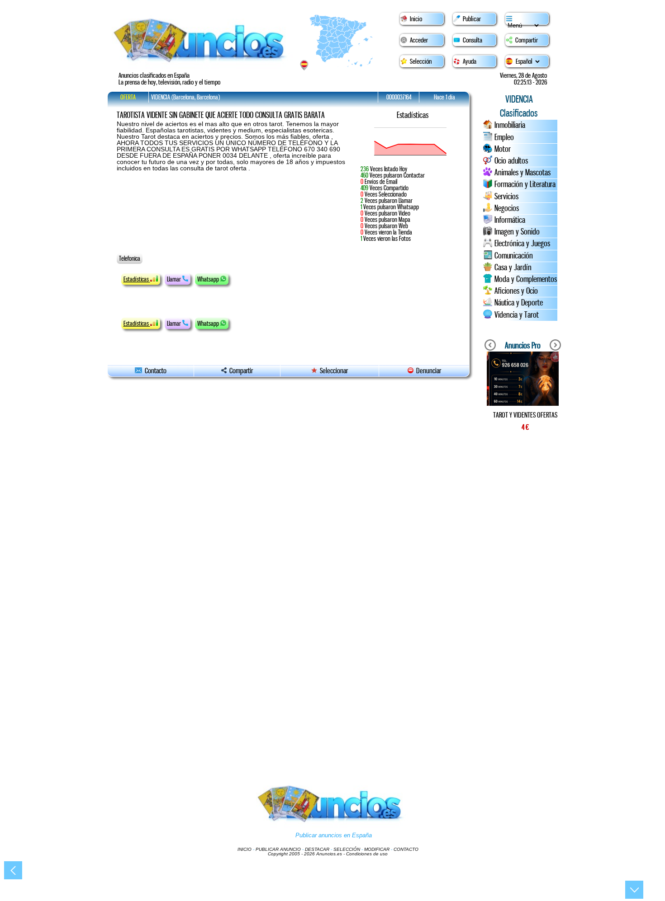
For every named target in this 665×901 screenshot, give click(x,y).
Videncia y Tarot (516, 315)
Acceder (419, 40)
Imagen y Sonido (517, 231)
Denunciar (427, 370)
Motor (502, 149)
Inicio (416, 18)
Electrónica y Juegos (522, 243)
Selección (421, 61)
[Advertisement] (522, 591)
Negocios (506, 208)
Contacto (154, 370)
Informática (509, 220)
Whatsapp (208, 279)
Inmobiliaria (509, 125)
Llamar (174, 279)
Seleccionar (334, 370)
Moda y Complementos (525, 279)
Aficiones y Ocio (516, 291)
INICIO (245, 849)
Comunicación (513, 255)
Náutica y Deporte (518, 302)
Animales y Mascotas (522, 172)
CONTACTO (406, 849)
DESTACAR (317, 849)
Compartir (526, 40)
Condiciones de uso (367, 853)
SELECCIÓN (346, 849)
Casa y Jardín (513, 267)
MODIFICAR (377, 849)
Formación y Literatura (525, 184)
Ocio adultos (511, 160)
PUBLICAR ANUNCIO (278, 849)
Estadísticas (137, 279)
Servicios (506, 196)
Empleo (504, 137)
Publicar (472, 18)
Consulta (472, 40)
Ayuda (469, 61)
